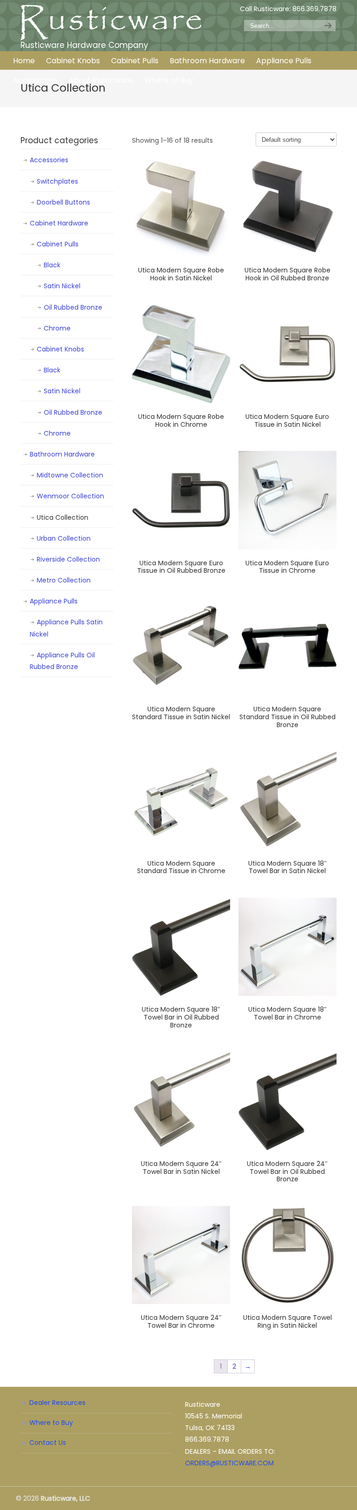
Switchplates (57, 181)
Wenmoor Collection (70, 496)
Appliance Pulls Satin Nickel (66, 627)
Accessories (49, 160)
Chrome (57, 328)
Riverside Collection (68, 559)
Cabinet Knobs (60, 349)
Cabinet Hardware (59, 223)
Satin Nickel (62, 286)
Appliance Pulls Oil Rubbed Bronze (62, 660)
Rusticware (111, 22)
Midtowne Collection (70, 475)
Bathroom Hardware (62, 454)
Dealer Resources (57, 1402)
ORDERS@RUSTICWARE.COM (229, 1463)
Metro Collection (64, 580)
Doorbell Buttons (63, 202)
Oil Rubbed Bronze (73, 307)
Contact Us (47, 1442)
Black (52, 265)
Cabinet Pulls (58, 244)
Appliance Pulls (54, 601)
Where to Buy (51, 1422)
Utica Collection (62, 517)
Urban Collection (64, 538)
